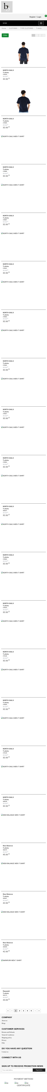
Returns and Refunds (8, 1032)
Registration (39, 1070)
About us (4, 1020)
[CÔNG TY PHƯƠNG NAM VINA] (7, 7)
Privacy (4, 1040)
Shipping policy (7, 1037)
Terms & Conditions (8, 1035)
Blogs (3, 1023)
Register (32, 17)
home (5, 23)
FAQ (3, 1043)
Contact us (5, 1052)
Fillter (5, 35)
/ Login (38, 17)
